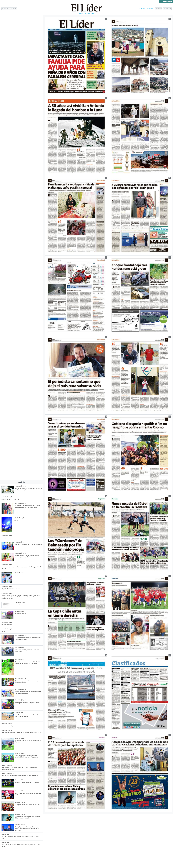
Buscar (14, 8)
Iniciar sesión (167, 8)
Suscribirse (159, 8)
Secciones (6, 8)
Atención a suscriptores (147, 8)
